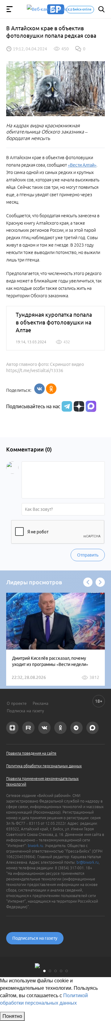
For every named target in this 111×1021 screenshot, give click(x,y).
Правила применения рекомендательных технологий (42, 781)
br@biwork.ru (87, 862)
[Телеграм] (66, 406)
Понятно (12, 1016)
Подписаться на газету (34, 938)
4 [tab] (61, 971)
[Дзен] (78, 406)
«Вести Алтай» (82, 165)
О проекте (17, 703)
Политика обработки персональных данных (44, 766)
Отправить (87, 555)
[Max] (91, 406)
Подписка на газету (25, 711)
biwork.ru (35, 846)
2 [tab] (50, 971)
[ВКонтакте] (39, 388)
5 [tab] (66, 971)
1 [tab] (44, 971)
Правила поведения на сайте (31, 753)
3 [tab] (55, 971)
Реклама (40, 703)
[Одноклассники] (51, 388)
